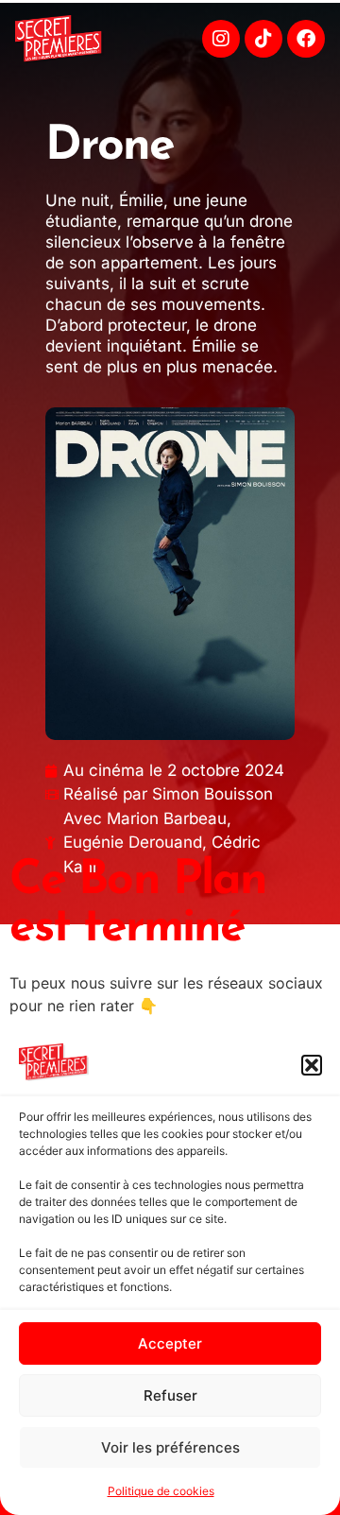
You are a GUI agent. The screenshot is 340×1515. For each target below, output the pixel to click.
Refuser (170, 1395)
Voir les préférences (170, 1447)
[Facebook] (306, 39)
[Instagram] (221, 39)
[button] (311, 1065)
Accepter (170, 1343)
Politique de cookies (161, 1491)
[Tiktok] (263, 39)
